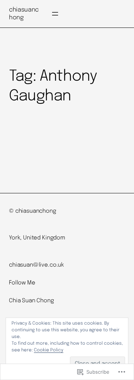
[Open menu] (55, 13)
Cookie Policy (48, 350)
